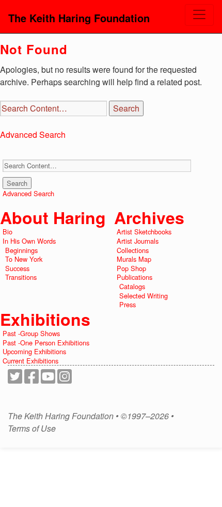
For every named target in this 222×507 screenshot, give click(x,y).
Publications (134, 277)
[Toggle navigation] (199, 15)
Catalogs (132, 286)
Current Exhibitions (30, 361)
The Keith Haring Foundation (79, 17)
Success (17, 268)
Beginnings (21, 250)
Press (127, 304)
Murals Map (134, 259)
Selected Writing (143, 295)
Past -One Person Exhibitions (46, 342)
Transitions (21, 277)
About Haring (53, 217)
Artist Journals (137, 241)
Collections (133, 250)
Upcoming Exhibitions (34, 351)
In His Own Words (29, 241)
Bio (7, 231)
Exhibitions (45, 319)
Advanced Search (33, 134)
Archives (149, 217)
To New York (23, 259)
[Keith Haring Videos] (48, 379)
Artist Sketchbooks (144, 231)
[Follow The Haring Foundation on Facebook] (31, 379)
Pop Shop (131, 268)
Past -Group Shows (31, 333)
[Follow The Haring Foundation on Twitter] (15, 379)
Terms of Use (32, 428)
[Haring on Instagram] (64, 379)
